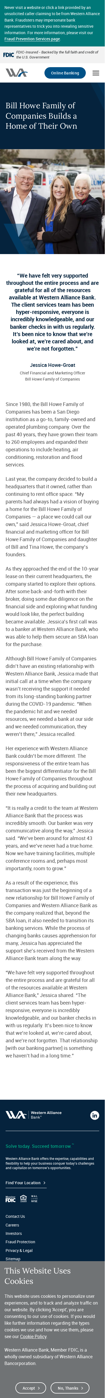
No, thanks (68, 1388)
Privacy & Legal (19, 1250)
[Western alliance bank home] (17, 73)
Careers (12, 1225)
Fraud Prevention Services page (32, 38)
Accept (29, 1388)
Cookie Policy (33, 1336)
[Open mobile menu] (96, 73)
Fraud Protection (20, 1241)
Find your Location (23, 1182)
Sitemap (13, 1258)
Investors (14, 1233)
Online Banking (65, 73)
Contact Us (15, 1216)
